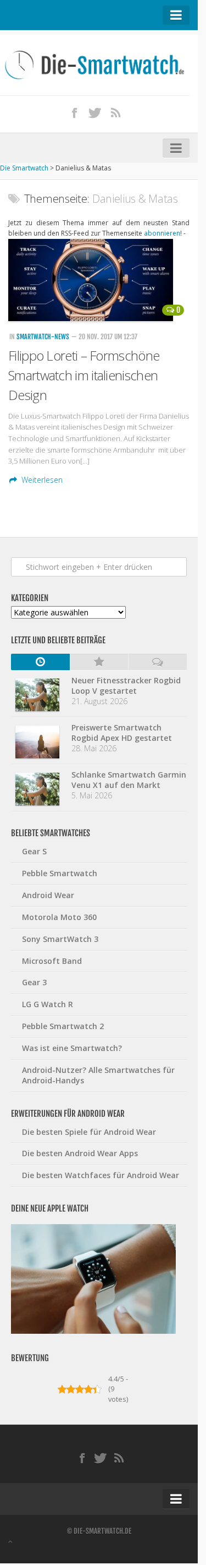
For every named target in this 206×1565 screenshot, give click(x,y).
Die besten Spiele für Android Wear (89, 1132)
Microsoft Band (52, 961)
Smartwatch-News (42, 337)
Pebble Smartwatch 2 (63, 1026)
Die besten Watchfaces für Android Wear (100, 1175)
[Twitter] (95, 112)
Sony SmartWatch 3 (60, 939)
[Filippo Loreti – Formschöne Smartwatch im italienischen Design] (99, 280)
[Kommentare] (157, 662)
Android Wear (48, 895)
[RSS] (115, 112)
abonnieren (162, 233)
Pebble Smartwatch (59, 873)
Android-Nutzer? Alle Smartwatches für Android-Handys (98, 1075)
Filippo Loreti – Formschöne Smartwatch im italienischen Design (83, 375)
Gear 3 (34, 982)
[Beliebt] (99, 662)
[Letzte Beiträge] (40, 662)
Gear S (34, 851)
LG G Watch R (47, 1004)
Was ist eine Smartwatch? (72, 1048)
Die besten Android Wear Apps (80, 1153)
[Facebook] (74, 112)
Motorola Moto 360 (59, 917)
